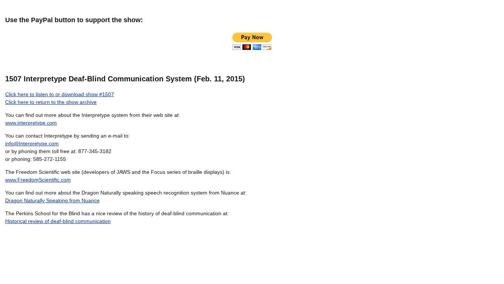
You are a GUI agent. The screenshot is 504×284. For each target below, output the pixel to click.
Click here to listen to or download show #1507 (59, 94)
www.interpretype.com (31, 123)
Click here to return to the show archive (51, 102)
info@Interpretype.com (32, 143)
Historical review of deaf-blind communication (58, 221)
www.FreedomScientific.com (38, 180)
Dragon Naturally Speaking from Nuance (52, 200)
